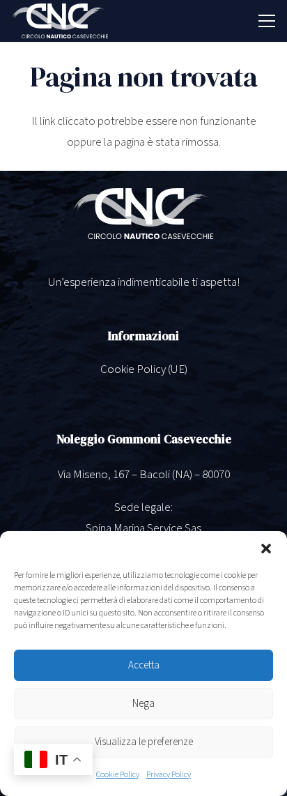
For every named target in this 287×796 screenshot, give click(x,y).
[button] (266, 549)
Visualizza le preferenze (144, 742)
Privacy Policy (168, 775)
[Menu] (266, 20)
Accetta (144, 665)
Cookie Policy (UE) (143, 369)
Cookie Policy (117, 775)
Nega (143, 703)
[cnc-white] (60, 20)
